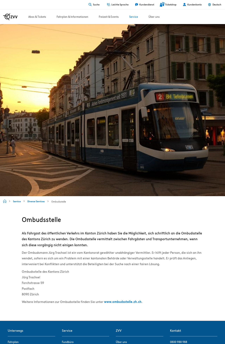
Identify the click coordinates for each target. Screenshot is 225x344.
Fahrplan (13, 342)
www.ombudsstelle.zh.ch (123, 302)
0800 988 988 (178, 342)
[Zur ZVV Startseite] (10, 17)
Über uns (121, 342)
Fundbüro (68, 342)
